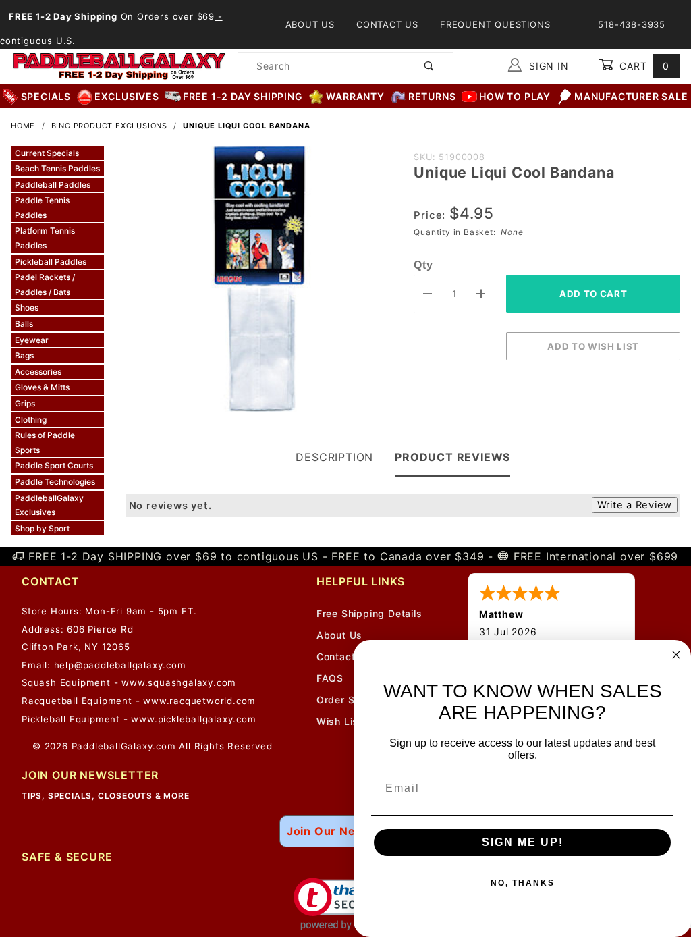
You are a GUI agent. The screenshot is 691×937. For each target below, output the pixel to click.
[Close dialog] (676, 655)
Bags (24, 355)
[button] (346, 904)
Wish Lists (342, 721)
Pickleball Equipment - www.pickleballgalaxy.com (139, 719)
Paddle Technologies (55, 482)
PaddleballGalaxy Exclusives (49, 505)
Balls (24, 324)
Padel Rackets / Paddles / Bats (45, 284)
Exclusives (126, 96)
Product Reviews (452, 457)
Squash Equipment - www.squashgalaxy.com (129, 682)
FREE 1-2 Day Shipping (243, 96)
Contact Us (387, 24)
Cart (642, 66)
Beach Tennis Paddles (57, 168)
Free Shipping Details (369, 613)
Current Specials (47, 153)
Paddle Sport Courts (54, 465)
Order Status (348, 699)
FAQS (329, 678)
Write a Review (634, 505)
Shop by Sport (42, 528)
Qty (423, 265)
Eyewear (32, 340)
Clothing (31, 419)
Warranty (355, 96)
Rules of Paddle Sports (45, 442)
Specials (46, 96)
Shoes (26, 307)
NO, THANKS (523, 883)
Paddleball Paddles (52, 185)
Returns (432, 96)
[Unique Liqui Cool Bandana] (259, 286)
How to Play (515, 96)
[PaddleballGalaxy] (119, 65)
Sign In (547, 66)
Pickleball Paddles (50, 262)
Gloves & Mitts (42, 387)
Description (334, 457)
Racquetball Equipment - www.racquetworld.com (139, 700)
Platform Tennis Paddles (45, 237)
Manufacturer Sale (631, 96)
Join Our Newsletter (345, 831)
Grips (25, 403)
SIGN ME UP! (522, 842)
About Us (310, 24)
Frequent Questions (495, 24)
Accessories (38, 372)
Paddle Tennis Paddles (42, 207)
